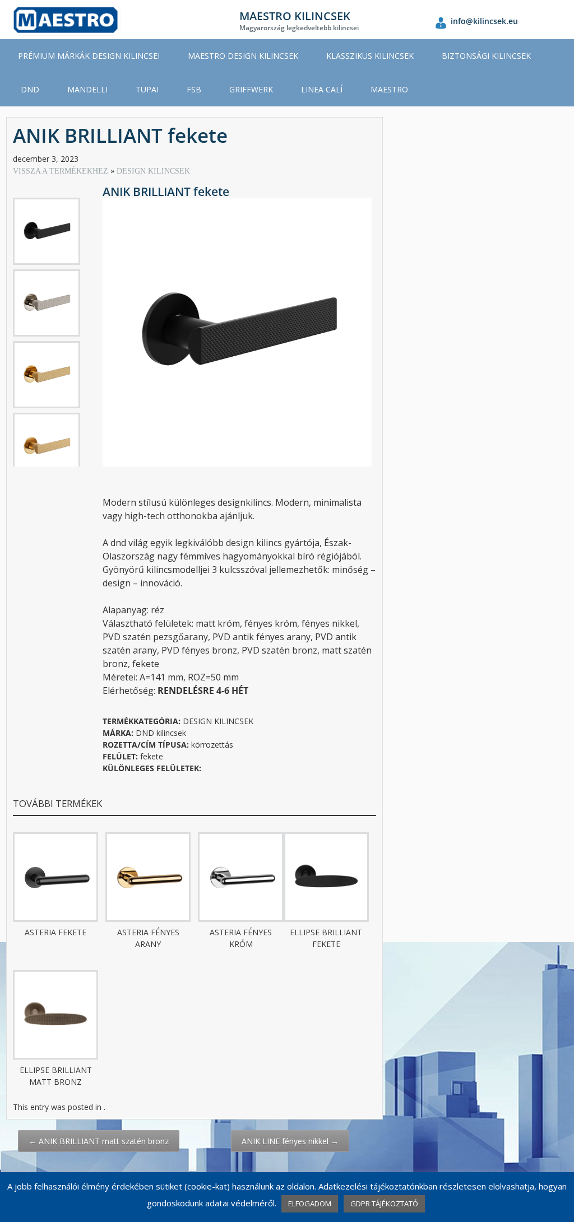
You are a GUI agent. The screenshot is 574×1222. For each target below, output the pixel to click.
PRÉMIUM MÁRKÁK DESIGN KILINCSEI (89, 55)
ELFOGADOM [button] (309, 1203)
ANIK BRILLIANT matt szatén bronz (99, 1141)
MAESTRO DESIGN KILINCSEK (243, 55)
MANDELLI (87, 89)
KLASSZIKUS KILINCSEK (370, 55)
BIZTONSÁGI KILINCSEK (486, 55)
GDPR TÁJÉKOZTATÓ (384, 1203)
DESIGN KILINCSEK (153, 171)
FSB (194, 89)
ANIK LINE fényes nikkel (290, 1141)
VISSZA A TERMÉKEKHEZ (61, 171)
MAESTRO (389, 89)
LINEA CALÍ (321, 89)
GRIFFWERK (251, 89)
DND (30, 89)
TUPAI (147, 89)
